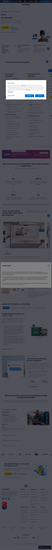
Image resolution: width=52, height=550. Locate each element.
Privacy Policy (27, 89)
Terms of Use (23, 85)
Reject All (29, 95)
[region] (26, 90)
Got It (39, 95)
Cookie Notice (10, 92)
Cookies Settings (11, 95)
